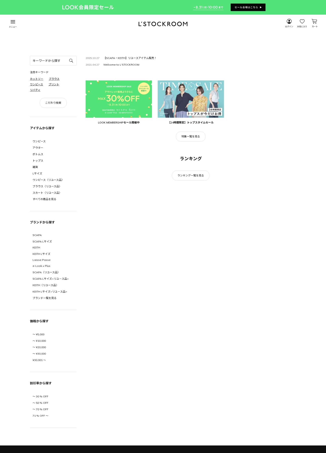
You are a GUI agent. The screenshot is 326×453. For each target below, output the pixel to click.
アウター (38, 147)
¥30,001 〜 (39, 360)
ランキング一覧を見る (190, 175)
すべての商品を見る (44, 199)
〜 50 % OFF (40, 402)
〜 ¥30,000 (39, 353)
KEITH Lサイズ (41, 254)
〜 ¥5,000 (38, 334)
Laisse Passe (42, 260)
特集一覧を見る (190, 136)
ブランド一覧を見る (45, 298)
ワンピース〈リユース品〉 (48, 180)
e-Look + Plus (41, 266)
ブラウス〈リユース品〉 (47, 186)
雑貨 (35, 167)
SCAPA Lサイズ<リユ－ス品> (51, 278)
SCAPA (37, 235)
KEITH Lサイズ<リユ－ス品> (50, 291)
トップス (38, 160)
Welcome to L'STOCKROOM (121, 64)
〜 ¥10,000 (39, 340)
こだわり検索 (53, 102)
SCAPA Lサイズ (42, 241)
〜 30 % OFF (40, 396)
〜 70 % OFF (40, 409)
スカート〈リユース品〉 (47, 192)
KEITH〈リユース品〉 (46, 285)
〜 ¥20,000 (39, 347)
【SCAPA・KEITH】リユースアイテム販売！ (130, 58)
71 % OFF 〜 (40, 415)
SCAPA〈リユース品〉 (46, 272)
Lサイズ (37, 173)
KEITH (36, 247)
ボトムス (38, 154)
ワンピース (39, 141)
